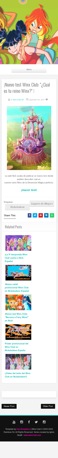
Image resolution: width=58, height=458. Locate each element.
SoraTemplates (23, 429)
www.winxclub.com (32, 435)
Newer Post (9, 406)
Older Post (48, 406)
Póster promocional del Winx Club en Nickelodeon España (16, 347)
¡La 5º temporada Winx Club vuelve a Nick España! (16, 257)
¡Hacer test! (29, 190)
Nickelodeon (17, 207)
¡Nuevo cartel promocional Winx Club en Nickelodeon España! (17, 287)
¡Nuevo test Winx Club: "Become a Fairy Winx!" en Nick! (17, 317)
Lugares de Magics (42, 203)
